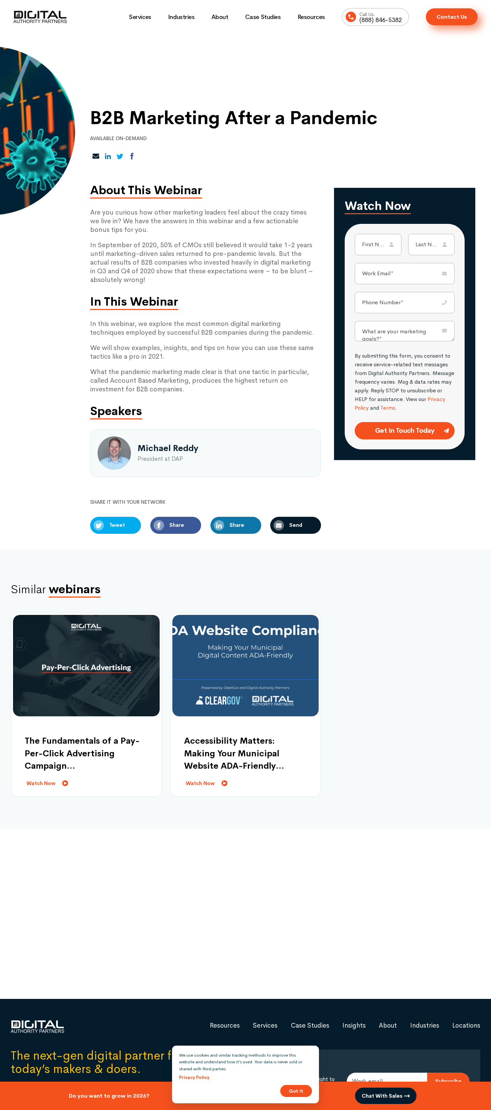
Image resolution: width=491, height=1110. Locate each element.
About (219, 17)
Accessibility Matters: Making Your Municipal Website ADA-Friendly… (234, 753)
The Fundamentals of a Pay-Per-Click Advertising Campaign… (82, 753)
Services (140, 17)
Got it (296, 1091)
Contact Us (452, 16)
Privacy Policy (194, 1077)
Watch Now (40, 783)
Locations (466, 1025)
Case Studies (263, 17)
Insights (354, 1025)
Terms (387, 407)
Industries (181, 17)
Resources (311, 17)
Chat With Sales (383, 1096)
